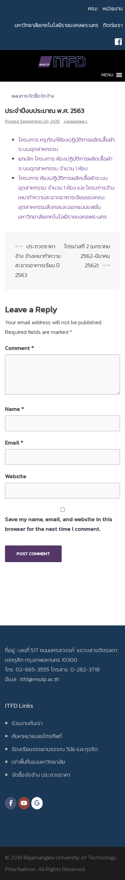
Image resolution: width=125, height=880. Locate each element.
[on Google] (37, 803)
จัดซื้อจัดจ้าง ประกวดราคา (41, 774)
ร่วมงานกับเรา (27, 723)
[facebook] (118, 41)
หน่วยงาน (113, 8)
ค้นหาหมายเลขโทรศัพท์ (37, 736)
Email (14, 442)
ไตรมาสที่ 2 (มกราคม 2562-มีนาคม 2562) (87, 256)
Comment (19, 348)
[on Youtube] (24, 803)
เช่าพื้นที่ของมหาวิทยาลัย (38, 761)
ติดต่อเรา (113, 25)
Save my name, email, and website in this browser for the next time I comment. (58, 524)
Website (15, 476)
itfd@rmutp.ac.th (39, 679)
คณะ (93, 8)
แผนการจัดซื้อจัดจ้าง (33, 96)
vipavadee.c (75, 121)
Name (14, 409)
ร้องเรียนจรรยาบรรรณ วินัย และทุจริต (55, 749)
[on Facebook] (10, 803)
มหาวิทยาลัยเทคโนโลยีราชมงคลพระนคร (56, 25)
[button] (107, 75)
